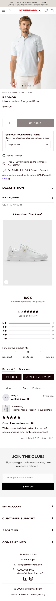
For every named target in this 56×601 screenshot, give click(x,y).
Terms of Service (20, 594)
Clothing (13, 93)
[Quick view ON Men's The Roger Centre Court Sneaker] (27, 253)
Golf (22, 93)
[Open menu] (3, 10)
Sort (25, 388)
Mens (4, 93)
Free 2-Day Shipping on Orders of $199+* (28, 2)
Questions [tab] (24, 370)
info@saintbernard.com (30, 564)
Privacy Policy (38, 594)
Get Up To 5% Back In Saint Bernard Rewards (28, 5)
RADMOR (9, 97)
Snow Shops (28, 559)
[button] (28, 323)
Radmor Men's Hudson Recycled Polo (32, 410)
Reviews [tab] (8, 370)
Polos (30, 93)
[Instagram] (31, 579)
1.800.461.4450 (25, 570)
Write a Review (41, 377)
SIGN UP (28, 486)
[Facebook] (25, 579)
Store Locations (28, 554)
